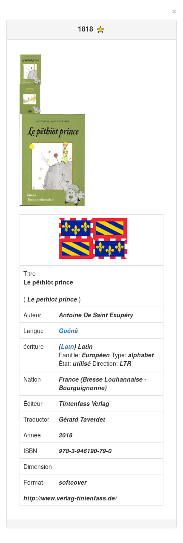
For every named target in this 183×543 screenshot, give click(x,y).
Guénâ (68, 330)
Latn (67, 346)
